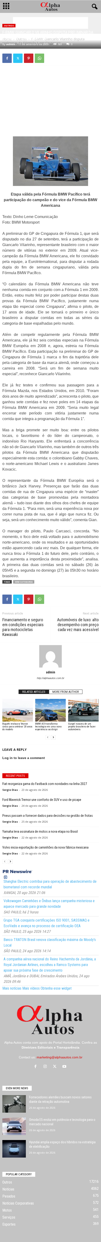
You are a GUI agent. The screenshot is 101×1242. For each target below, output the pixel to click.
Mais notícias (11, 988)
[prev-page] (47, 737)
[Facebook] (7, 58)
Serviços (8, 1217)
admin (10, 44)
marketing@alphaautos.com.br (59, 1057)
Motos (7, 1210)
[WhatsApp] (39, 58)
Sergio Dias (10, 790)
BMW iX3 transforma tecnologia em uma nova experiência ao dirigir (48, 726)
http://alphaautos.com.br (50, 678)
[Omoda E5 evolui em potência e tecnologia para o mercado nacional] (14, 1126)
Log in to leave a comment (23, 758)
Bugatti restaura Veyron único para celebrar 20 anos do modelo (17, 726)
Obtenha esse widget (56, 988)
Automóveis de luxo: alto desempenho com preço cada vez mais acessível (78, 624)
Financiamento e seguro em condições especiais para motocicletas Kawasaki (23, 627)
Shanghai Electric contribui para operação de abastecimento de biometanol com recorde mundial (50, 884)
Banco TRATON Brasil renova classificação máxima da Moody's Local (50, 942)
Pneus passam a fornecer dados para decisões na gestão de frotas (47, 815)
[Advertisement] (50, 23)
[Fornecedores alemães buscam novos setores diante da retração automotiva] (14, 1104)
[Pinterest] (28, 58)
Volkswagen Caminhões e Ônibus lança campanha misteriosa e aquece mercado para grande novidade (49, 904)
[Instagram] (46, 1067)
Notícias (8, 1189)
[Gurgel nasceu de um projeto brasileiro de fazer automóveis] (83, 710)
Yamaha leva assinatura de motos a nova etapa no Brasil (40, 831)
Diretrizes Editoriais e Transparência (50, 1047)
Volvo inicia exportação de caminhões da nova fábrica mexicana (45, 847)
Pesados (8, 1196)
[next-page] (53, 737)
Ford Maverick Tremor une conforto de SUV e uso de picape (41, 800)
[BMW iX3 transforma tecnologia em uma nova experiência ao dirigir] (50, 710)
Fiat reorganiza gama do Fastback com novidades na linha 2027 (44, 784)
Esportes (9, 1224)
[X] (18, 58)
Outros (9, 25)
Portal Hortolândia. (67, 1042)
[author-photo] (50, 656)
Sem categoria (24, 581)
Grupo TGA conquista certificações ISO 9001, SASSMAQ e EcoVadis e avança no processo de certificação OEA (46, 923)
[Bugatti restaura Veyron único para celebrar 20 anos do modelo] (17, 710)
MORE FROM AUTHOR (65, 692)
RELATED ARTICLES (33, 692)
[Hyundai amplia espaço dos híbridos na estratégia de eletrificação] (14, 1149)
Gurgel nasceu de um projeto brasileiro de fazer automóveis (82, 726)
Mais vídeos (31, 988)
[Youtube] (65, 1067)
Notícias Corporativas (18, 1203)
